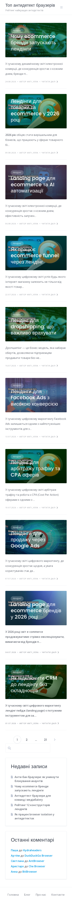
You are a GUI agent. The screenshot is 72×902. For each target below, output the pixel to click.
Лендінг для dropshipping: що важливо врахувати (33, 326)
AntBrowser (36, 861)
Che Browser (37, 866)
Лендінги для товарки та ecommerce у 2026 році (35, 110)
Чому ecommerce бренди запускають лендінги (33, 42)
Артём (15, 855)
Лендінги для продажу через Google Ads (28, 539)
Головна (13, 894)
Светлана (17, 861)
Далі (55, 740)
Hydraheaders (32, 850)
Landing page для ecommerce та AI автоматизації (33, 184)
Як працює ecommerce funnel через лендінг (35, 255)
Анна (14, 871)
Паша (14, 850)
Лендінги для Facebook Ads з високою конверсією (34, 397)
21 (45, 740)
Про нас (41, 894)
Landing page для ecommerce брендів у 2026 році (36, 610)
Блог (27, 894)
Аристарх (17, 866)
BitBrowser (29, 871)
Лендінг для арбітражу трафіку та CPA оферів (35, 468)
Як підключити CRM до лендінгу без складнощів (34, 684)
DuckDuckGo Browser (39, 855)
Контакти (57, 894)
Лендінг (17, 30)
